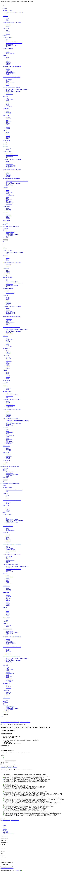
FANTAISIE (8, 118)
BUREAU (8, 70)
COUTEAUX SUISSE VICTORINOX (11, 87)
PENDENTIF (6, 28)
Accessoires (8, 63)
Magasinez (3, 722)
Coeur (7, 30)
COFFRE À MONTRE (10, 73)
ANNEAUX (8, 148)
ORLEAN (8, 102)
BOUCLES (5, 16)
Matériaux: (3, 761)
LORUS (7, 100)
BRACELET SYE (9, 202)
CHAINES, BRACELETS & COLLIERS (12, 22)
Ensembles (8, 137)
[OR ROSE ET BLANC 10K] (3, 758)
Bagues (7, 50)
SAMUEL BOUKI (10, 195)
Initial (7, 120)
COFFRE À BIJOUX (10, 72)
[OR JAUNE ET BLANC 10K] (3, 757)
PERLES (5, 130)
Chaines (7, 81)
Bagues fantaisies (9, 44)
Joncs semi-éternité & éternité (12, 45)
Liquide (7, 111)
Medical (7, 85)
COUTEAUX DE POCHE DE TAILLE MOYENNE (17, 89)
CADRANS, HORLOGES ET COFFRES (12, 66)
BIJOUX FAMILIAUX (8, 48)
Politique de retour (9, 233)
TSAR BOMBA (9, 201)
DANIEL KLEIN (9, 99)
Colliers (7, 134)
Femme (4, 35)
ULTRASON (8, 113)
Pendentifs (8, 136)
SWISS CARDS (9, 94)
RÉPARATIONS (6, 140)
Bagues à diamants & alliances (12, 41)
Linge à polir (8, 112)
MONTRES (5, 96)
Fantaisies (8, 34)
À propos (5, 230)
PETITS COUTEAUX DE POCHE (13, 91)
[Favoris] (43, 777)
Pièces (7, 142)
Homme (4, 143)
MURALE (8, 69)
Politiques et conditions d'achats (7, 868)
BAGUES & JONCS (7, 10)
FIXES (7, 60)
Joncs (7, 13)
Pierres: (2, 762)
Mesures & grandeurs (10, 232)
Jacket (7, 39)
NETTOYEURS (6, 108)
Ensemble (8, 83)
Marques (7, 236)
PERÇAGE (8, 62)
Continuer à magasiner (12, 767)
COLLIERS (8, 25)
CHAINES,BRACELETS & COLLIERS (11, 77)
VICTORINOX (9, 106)
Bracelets (7, 26)
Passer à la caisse (4, 767)
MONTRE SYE (9, 199)
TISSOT (7, 104)
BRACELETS (9, 79)
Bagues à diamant (9, 153)
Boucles (7, 133)
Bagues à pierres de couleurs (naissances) (14, 12)
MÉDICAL (8, 123)
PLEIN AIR (8, 92)
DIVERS (8, 74)
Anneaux (7, 18)
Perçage (7, 20)
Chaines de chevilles (10, 82)
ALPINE (7, 190)
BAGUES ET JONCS (7, 37)
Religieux (8, 31)
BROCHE (8, 117)
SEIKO (7, 103)
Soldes (4, 224)
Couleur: (2, 755)
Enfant (4, 8)
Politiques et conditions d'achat (12, 234)
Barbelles (8, 64)
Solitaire (7, 124)
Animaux (8, 32)
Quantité (2, 763)
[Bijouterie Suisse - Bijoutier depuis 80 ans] (10, 226)
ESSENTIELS (9, 90)
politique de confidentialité (8, 833)
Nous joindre (5, 237)
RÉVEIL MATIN (9, 71)
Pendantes (8, 61)
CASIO (7, 98)
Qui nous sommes (9, 235)
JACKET (8, 57)
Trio (6, 40)
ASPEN (7, 105)
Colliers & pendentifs (10, 53)
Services (5, 229)
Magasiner (3, 818)
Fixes (7, 19)
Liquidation (5, 228)
